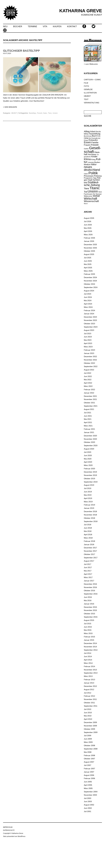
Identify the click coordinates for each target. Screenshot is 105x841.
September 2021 (90, 406)
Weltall (96, 196)
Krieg (93, 159)
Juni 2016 (88, 597)
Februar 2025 (89, 274)
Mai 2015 (87, 630)
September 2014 (90, 650)
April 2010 (88, 719)
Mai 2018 (87, 531)
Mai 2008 (87, 752)
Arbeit (93, 131)
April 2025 (88, 268)
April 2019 (88, 498)
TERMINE (32, 27)
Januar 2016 (89, 604)
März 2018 (88, 538)
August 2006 (89, 775)
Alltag (87, 131)
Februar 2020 (89, 469)
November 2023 (90, 320)
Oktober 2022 (89, 363)
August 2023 (89, 330)
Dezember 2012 (90, 686)
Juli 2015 (87, 624)
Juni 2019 (88, 492)
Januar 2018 (89, 544)
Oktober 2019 (89, 479)
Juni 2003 (88, 801)
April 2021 (88, 422)
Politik (93, 173)
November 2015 (90, 610)
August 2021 (89, 409)
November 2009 (90, 726)
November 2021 (90, 399)
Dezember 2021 (90, 396)
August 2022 (89, 370)
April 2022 (88, 383)
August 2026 (89, 218)
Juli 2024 (87, 294)
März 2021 (88, 426)
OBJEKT (14, 113)
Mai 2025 (87, 264)
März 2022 (88, 386)
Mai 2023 (87, 340)
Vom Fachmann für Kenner (93, 193)
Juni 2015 (88, 627)
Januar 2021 (89, 432)
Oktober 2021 (89, 403)
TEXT (86, 99)
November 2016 (90, 587)
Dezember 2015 (90, 607)
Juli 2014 (87, 653)
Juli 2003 (87, 798)
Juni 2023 (88, 337)
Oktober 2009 (89, 729)
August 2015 (89, 620)
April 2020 (88, 462)
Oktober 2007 (89, 759)
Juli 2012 (87, 693)
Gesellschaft (92, 150)
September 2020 (90, 445)
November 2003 (90, 795)
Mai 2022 (87, 380)
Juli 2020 (87, 452)
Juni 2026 (88, 225)
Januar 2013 (89, 683)
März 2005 (88, 788)
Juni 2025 (88, 261)
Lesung (91, 162)
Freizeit (39, 113)
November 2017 (90, 551)
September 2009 (90, 732)
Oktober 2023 (89, 324)
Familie (94, 142)
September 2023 (90, 327)
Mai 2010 (87, 716)
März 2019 (88, 502)
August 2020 (89, 449)
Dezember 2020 (90, 436)
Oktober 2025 (89, 251)
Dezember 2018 (90, 511)
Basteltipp (32, 113)
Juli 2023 (87, 333)
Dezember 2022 (90, 356)
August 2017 (89, 561)
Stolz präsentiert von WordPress (14, 836)
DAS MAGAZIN (11, 107)
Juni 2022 (88, 376)
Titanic (95, 188)
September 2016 (90, 594)
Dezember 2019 (90, 472)
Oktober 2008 (89, 745)
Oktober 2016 (89, 590)
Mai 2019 (87, 495)
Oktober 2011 (89, 703)
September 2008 (90, 749)
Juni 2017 (88, 567)
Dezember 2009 (90, 722)
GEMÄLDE (88, 89)
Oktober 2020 (89, 442)
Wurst (86, 203)
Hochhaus (92, 154)
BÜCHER (17, 27)
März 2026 (88, 235)
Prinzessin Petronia (93, 176)
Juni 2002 (88, 808)
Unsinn (55, 113)
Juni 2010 (88, 713)
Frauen (87, 145)
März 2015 (88, 633)
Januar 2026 (89, 241)
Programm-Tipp (90, 178)
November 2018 (90, 515)
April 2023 (88, 343)
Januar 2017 (89, 581)
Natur (45, 113)
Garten (86, 148)
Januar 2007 (89, 772)
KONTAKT (72, 27)
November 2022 (90, 360)
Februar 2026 (89, 238)
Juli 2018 (87, 525)
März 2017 (88, 577)
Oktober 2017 (89, 554)
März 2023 (88, 347)
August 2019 (89, 485)
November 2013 (90, 670)
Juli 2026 (87, 221)
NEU (5, 27)
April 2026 (88, 231)
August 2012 (89, 689)
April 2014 (88, 660)
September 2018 (90, 521)
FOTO (86, 86)
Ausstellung (94, 134)
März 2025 (88, 271)
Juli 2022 (87, 373)
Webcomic (88, 196)
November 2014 (90, 647)
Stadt (90, 180)
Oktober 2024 (89, 284)
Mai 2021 (87, 419)
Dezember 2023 (90, 317)
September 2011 (90, 706)
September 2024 (90, 287)
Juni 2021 (88, 416)
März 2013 (88, 676)
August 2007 (89, 762)
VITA (45, 27)
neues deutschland (92, 168)
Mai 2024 (87, 300)
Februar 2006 (89, 778)
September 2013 (90, 673)
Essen (87, 142)
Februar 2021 (89, 429)
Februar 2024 (89, 310)
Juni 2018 (88, 528)
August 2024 (89, 291)
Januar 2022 (89, 393)
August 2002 (89, 805)
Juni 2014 (88, 656)
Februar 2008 (89, 755)
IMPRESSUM (7, 827)
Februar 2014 (89, 666)
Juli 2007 (87, 765)
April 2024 (88, 304)
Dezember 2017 (90, 548)
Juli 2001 (87, 811)
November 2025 (90, 248)
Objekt (86, 173)
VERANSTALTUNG (91, 103)
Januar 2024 (89, 314)
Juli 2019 (87, 488)
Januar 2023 (89, 353)
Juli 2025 (87, 258)
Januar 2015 (89, 640)
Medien (97, 162)
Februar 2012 (89, 696)
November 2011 (90, 699)
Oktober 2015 (89, 614)
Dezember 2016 (90, 584)
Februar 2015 (89, 637)
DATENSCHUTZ (8, 830)
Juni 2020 (88, 455)
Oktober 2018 (89, 518)
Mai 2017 (87, 571)
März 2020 (88, 465)
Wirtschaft (90, 198)
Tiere (50, 113)
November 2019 (90, 475)
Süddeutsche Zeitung (92, 184)
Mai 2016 (87, 600)
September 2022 (90, 366)
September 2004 (90, 792)
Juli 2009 (87, 736)
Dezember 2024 (90, 277)
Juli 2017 (87, 564)
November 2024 (90, 281)
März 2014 (88, 663)
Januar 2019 (89, 508)
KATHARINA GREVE (80, 10)
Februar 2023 (89, 350)
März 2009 (88, 742)
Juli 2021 (87, 413)
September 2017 (90, 558)
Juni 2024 (88, 297)
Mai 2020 (87, 459)
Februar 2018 (89, 541)
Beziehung (87, 136)
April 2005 (88, 785)
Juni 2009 (88, 739)
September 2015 (90, 617)
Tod (85, 191)
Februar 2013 (89, 680)
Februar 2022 (89, 389)
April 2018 (88, 535)
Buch (94, 136)
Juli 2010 (87, 709)
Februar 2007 (89, 769)
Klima (87, 159)
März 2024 (88, 307)
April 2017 (88, 574)
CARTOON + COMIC (92, 80)
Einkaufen (93, 140)
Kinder (94, 156)
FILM (86, 83)
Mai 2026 (87, 228)
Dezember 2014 (90, 643)
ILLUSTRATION (90, 93)
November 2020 (90, 439)
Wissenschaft (91, 201)
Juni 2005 (88, 782)
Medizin (87, 164)
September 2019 (90, 482)
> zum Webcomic (91, 64)
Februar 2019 (89, 505)
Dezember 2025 (90, 244)
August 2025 (89, 254)
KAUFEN (57, 27)
